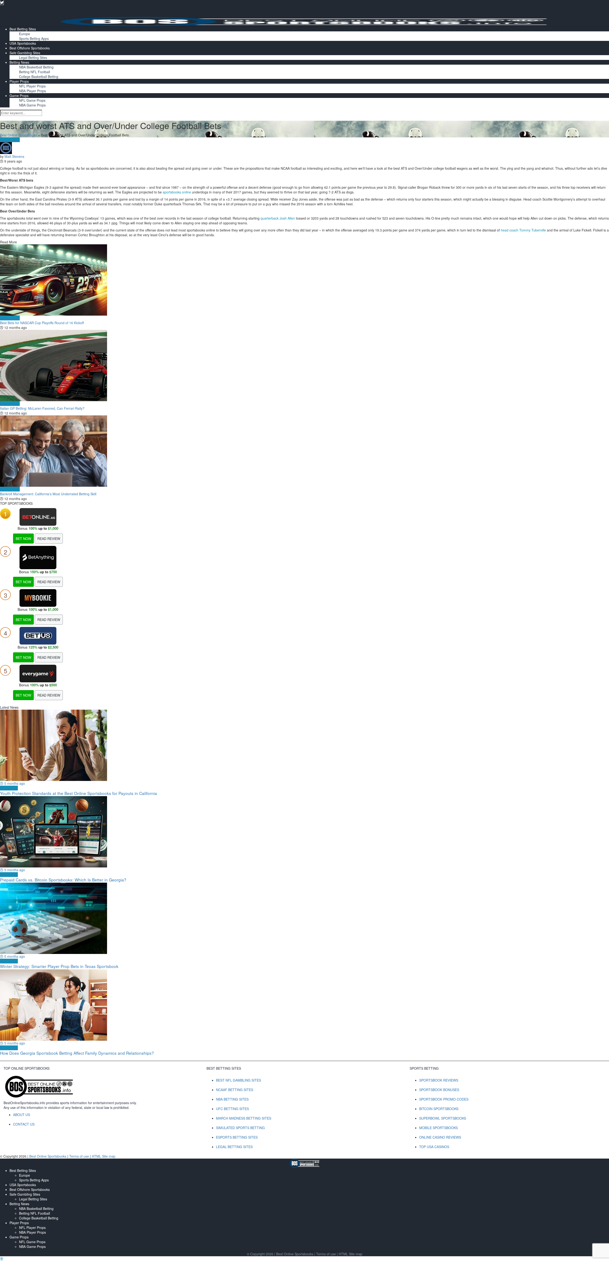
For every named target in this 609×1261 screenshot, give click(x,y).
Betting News (19, 62)
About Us (21, 1114)
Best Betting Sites (23, 29)
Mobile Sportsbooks (438, 1127)
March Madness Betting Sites (243, 1118)
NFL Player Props (32, 86)
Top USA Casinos (434, 1146)
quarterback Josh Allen (277, 218)
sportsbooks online (177, 192)
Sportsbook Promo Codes (443, 1099)
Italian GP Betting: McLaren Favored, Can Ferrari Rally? (42, 408)
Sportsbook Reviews (438, 1080)
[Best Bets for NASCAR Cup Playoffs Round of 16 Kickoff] (304, 280)
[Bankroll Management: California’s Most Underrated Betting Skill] (304, 451)
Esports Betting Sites (237, 1137)
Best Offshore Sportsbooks (30, 48)
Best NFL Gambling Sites (238, 1080)
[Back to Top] (1, 1258)
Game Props (19, 95)
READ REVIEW (48, 538)
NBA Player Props (32, 90)
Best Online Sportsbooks (18, 135)
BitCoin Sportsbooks (438, 1108)
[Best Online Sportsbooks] (304, 21)
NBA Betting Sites (232, 1099)
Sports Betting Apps (34, 38)
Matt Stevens (14, 156)
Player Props (19, 81)
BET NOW (23, 538)
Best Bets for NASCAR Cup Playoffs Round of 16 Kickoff (42, 322)
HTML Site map (103, 1156)
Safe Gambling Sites (25, 52)
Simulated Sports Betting (240, 1127)
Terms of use (79, 1156)
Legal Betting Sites (33, 57)
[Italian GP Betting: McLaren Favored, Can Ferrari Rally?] (304, 365)
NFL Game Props (32, 100)
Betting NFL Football (34, 71)
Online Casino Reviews (440, 1137)
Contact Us (23, 1124)
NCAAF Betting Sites (234, 1089)
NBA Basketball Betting (36, 67)
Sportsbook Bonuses (439, 1089)
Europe (24, 33)
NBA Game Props (32, 105)
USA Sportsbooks (23, 43)
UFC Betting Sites (232, 1108)
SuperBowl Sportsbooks (442, 1118)
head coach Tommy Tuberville (523, 230)
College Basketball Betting (38, 76)
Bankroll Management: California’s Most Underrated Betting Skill (48, 493)
